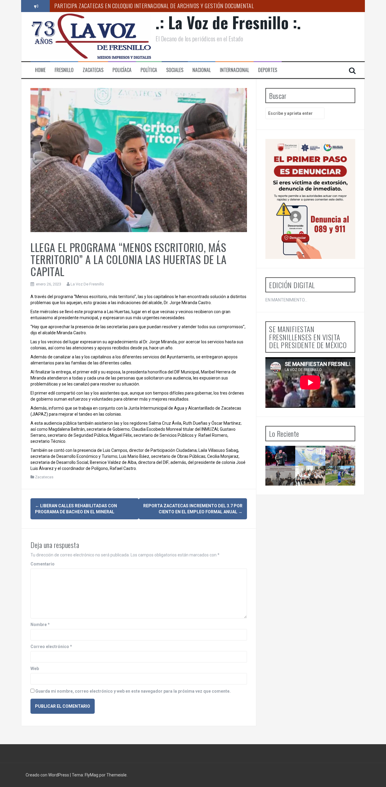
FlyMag (91, 775)
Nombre (40, 624)
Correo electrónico (51, 646)
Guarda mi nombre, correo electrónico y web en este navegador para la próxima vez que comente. (133, 691)
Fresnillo (64, 70)
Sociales (174, 70)
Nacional (201, 70)
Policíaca (121, 70)
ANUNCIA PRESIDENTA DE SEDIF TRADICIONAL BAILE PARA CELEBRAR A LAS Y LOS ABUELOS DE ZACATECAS (315, 496)
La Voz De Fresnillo (87, 284)
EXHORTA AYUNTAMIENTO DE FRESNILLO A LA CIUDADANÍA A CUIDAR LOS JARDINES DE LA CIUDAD (347, 491)
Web (34, 668)
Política (149, 70)
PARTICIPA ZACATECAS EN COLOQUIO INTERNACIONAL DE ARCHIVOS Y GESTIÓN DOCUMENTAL (154, 6)
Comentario (42, 564)
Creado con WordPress (48, 775)
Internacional (234, 70)
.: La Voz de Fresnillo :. (228, 22)
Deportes (267, 70)
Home (40, 70)
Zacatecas (93, 70)
